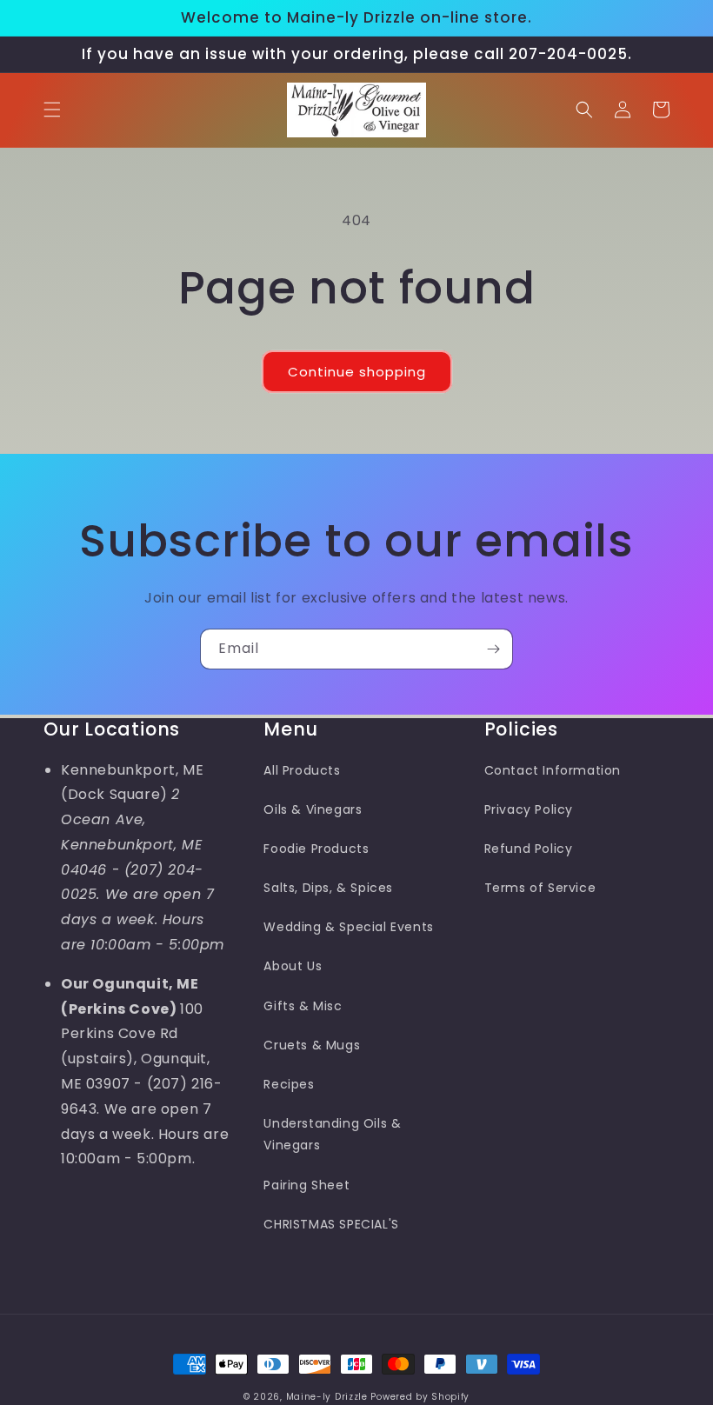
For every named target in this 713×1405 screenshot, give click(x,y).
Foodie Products (316, 848)
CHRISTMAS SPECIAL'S (330, 1224)
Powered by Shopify (420, 1396)
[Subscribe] (493, 649)
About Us (292, 966)
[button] (52, 109)
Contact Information (552, 770)
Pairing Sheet (306, 1185)
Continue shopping (357, 372)
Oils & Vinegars (312, 809)
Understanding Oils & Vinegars (332, 1134)
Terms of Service (540, 887)
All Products (301, 770)
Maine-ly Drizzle (327, 1396)
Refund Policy (528, 848)
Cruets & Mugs (311, 1045)
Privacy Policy (528, 809)
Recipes (288, 1084)
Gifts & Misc (302, 1006)
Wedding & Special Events (348, 927)
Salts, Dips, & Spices (328, 887)
